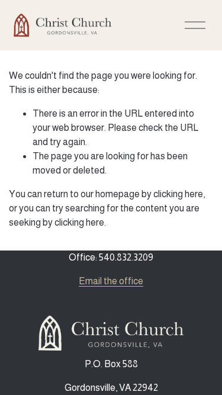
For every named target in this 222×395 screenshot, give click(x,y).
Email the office (111, 281)
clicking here (178, 194)
